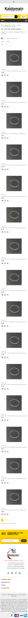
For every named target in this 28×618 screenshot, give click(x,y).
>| (11, 520)
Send (24, 540)
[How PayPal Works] (18, 615)
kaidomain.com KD (15, 594)
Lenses (18, 25)
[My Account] (14, 1)
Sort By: (3, 41)
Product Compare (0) (12, 38)
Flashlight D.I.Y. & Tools (9, 25)
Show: (2, 44)
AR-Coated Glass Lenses (9, 26)
